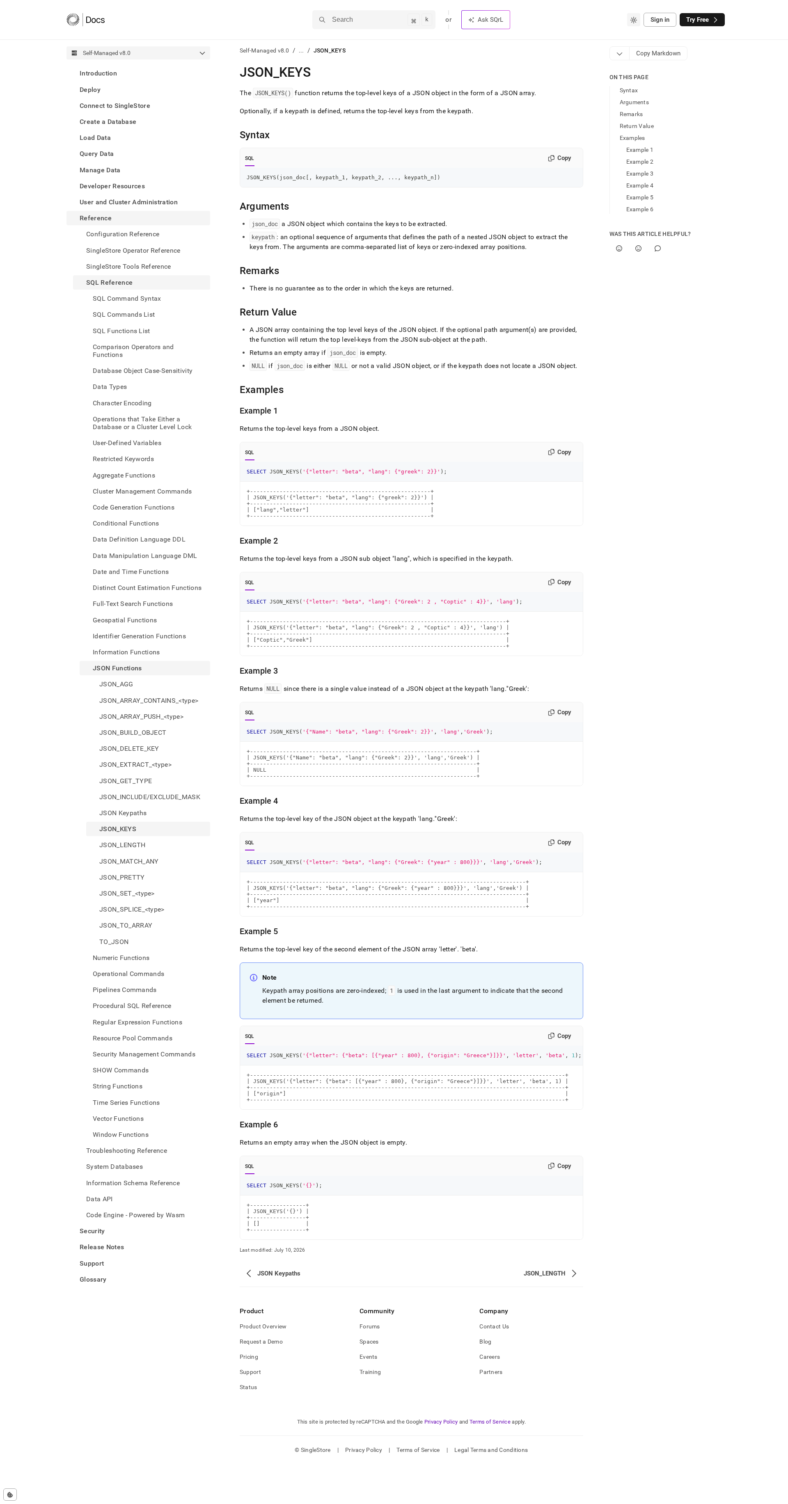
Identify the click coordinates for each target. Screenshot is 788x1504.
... (301, 50)
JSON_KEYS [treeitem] (117, 829)
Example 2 (640, 161)
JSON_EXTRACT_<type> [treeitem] (135, 764)
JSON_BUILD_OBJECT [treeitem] (132, 732)
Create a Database (108, 122)
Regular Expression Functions (137, 1022)
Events (369, 1356)
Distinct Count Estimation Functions (147, 588)
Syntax (629, 90)
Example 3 (640, 173)
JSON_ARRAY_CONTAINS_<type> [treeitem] (148, 700)
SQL (249, 158)
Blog (485, 1341)
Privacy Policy (441, 1422)
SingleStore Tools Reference (128, 266)
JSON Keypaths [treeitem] (123, 813)
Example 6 (640, 209)
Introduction (98, 73)
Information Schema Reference (133, 1182)
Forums (370, 1326)
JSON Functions (117, 668)
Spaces (369, 1341)
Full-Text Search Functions (133, 604)
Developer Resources (112, 186)
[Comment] (657, 248)
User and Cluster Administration (129, 202)
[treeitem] (138, 73)
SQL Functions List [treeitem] (121, 330)
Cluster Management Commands (142, 491)
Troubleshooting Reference (126, 1150)
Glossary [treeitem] (93, 1279)
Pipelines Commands (125, 990)
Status (248, 1387)
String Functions (117, 1086)
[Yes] (619, 248)
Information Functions (126, 652)
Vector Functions (118, 1118)
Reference (96, 218)
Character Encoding (122, 403)
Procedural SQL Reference (132, 1006)
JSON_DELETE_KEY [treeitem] (129, 748)
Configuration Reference (122, 234)
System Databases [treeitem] (114, 1166)
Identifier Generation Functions (139, 636)
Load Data (95, 138)
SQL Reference (109, 282)
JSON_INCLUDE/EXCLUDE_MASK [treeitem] (149, 796)
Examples (632, 138)
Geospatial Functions (125, 620)
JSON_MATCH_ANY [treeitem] (128, 861)
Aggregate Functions (124, 475)
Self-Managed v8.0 (264, 50)
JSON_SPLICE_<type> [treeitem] (132, 909)
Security (92, 1231)
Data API (99, 1198)
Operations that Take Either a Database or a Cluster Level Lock (142, 422)
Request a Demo (261, 1341)
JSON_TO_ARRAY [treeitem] (125, 925)
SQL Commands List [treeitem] (124, 314)
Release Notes (102, 1247)
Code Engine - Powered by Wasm (135, 1215)
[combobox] (633, 19)
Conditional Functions (126, 523)
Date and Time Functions (131, 572)
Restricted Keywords (123, 459)
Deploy (90, 89)
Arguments (634, 102)
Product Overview (263, 1326)
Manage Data (100, 170)
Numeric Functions (121, 957)
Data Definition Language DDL (139, 539)
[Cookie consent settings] (10, 1494)
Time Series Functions (126, 1102)
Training (370, 1372)
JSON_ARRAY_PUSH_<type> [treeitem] (141, 716)
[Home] (85, 19)
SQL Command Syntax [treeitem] (127, 298)
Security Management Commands (144, 1054)
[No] (638, 248)
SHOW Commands (121, 1070)
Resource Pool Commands (132, 1038)
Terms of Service (490, 1422)
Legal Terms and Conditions (491, 1450)
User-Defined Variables (127, 443)
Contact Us (494, 1326)
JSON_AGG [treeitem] (116, 684)
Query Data (97, 154)
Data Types (110, 387)
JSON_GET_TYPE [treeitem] (125, 780)
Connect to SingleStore (115, 105)
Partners (490, 1372)
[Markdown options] (620, 53)
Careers (489, 1356)
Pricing (249, 1356)
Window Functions (121, 1134)
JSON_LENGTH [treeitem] (122, 845)
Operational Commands (128, 974)
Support (92, 1263)
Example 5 (640, 197)
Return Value (637, 126)
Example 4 (640, 185)
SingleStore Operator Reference (133, 250)
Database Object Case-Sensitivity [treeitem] (142, 371)
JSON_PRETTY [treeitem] (122, 877)
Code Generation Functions (133, 507)
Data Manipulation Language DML (145, 555)
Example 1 (640, 149)
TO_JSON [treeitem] (113, 941)
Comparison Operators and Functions (133, 350)
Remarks (631, 114)
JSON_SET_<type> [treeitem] (127, 893)
